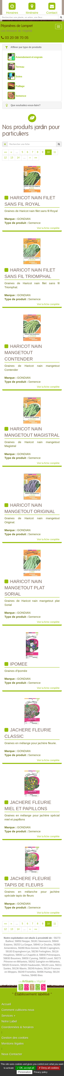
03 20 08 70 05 (16, 38)
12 (5, 157)
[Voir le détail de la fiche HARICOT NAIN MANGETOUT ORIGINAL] (32, 486)
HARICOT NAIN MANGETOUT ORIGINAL (29, 508)
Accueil (6, 1004)
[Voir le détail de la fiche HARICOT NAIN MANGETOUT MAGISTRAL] (32, 410)
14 (18, 157)
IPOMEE (18, 664)
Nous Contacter (11, 1054)
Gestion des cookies (14, 1037)
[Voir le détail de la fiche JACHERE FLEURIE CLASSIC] (32, 711)
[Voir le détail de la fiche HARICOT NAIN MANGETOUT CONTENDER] (32, 327)
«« (5, 152)
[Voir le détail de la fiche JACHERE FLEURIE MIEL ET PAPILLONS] (32, 783)
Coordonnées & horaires (17, 1027)
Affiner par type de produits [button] (26, 47)
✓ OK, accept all (25, 1068)
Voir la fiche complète (48, 228)
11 (54, 152)
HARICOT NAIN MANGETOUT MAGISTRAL (32, 432)
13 (11, 157)
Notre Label (9, 1021)
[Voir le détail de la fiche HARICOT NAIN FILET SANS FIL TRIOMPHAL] (32, 251)
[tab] (32, 47)
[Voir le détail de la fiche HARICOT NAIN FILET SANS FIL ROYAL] (32, 179)
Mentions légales (12, 1043)
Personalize (24, 1072)
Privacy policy (40, 1072)
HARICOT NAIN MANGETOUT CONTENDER (23, 352)
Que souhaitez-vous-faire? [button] (25, 105)
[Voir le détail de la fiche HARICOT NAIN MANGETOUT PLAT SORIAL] (32, 562)
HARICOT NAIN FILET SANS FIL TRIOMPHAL (29, 273)
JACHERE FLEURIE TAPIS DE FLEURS (27, 881)
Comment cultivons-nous (17, 1009)
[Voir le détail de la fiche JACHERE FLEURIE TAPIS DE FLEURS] (32, 860)
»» (35, 157)
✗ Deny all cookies (49, 1068)
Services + (8, 1015)
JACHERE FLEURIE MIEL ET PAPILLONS (27, 805)
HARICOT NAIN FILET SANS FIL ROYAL (29, 200)
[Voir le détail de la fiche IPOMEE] (32, 645)
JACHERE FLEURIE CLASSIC (27, 733)
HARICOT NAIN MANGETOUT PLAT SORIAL (24, 588)
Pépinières (17, 28)
